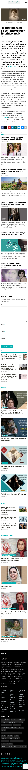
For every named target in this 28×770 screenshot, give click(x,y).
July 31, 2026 (4, 415)
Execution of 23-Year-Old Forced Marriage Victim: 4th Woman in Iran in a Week (13, 234)
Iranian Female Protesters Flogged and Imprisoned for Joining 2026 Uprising (12, 138)
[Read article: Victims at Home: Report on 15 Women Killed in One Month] (23, 519)
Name (3, 324)
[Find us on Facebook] (1, 754)
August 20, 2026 (5, 588)
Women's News (21, 711)
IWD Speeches (4, 709)
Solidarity (12, 709)
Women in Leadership (22, 701)
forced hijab (12, 722)
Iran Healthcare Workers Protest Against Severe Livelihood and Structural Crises (9, 525)
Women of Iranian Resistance (22, 706)
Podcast (12, 702)
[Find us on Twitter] (3, 754)
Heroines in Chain (4, 702)
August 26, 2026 (5, 236)
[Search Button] (26, 2)
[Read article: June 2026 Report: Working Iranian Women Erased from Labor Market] (14, 427)
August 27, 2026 (5, 206)
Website (3, 339)
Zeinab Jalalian (22, 746)
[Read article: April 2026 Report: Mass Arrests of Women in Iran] (14, 483)
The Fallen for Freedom (8, 555)
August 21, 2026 (5, 562)
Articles (3, 692)
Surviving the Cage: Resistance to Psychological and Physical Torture (11, 264)
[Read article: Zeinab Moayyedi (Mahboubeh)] (14, 628)
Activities (3, 690)
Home (2, 7)
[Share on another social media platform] (25, 127)
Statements (13, 711)
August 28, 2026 (5, 175)
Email (3, 332)
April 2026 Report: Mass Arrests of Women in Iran (13, 494)
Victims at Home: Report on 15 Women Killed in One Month (8, 518)
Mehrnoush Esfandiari (6, 586)
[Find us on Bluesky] (11, 754)
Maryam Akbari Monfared (17, 727)
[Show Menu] (2, 2)
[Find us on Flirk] (7, 754)
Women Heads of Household (9, 746)
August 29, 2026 (5, 141)
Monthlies (5, 407)
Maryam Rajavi (12, 691)
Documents (4, 695)
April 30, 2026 (4, 496)
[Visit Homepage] (14, 2)
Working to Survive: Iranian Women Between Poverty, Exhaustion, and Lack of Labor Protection (13, 171)
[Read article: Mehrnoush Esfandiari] (14, 575)
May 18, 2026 (4, 381)
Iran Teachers (5, 727)
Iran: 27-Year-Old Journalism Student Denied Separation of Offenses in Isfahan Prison (13, 203)
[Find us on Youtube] (5, 754)
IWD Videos (4, 712)
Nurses (3, 730)
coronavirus (14, 719)
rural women (5, 738)
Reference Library (13, 705)
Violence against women (17, 741)
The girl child (5, 741)
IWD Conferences (4, 706)
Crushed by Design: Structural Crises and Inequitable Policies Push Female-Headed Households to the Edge (9, 377)
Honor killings (17, 725)
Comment (4, 305)
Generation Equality (7, 725)
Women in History (9, 7)
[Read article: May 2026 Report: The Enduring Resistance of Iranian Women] (14, 455)
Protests (16, 735)
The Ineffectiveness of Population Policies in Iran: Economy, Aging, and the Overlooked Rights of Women (8, 367)
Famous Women (3, 698)
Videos (21, 694)
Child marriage (5, 719)
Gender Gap (20, 722)
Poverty (4, 735)
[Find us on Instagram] (9, 754)
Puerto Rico (12, 66)
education (21, 719)
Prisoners (10, 735)
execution (4, 722)
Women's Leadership (7, 743)
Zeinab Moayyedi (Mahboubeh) (8, 640)
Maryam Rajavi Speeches (12, 695)
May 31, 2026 (4, 470)
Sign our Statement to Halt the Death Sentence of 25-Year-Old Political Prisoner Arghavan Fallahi (9, 357)
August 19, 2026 (5, 529)
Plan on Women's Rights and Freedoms (11, 733)
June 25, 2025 (4, 36)
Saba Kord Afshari (14, 738)
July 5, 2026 (4, 442)
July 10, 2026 (4, 361)
